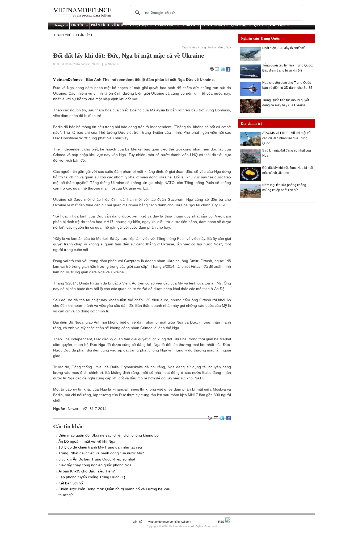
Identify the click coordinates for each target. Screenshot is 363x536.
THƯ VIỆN (277, 25)
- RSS (220, 521)
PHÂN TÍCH (100, 25)
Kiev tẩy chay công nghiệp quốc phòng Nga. (95, 465)
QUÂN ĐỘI (239, 25)
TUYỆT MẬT (139, 25)
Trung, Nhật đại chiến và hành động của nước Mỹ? (101, 453)
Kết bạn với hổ (70, 483)
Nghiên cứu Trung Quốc (260, 38)
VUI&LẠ (188, 25)
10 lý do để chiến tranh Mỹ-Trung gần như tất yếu (100, 447)
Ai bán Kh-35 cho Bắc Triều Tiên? (86, 471)
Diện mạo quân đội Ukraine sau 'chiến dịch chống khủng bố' (108, 435)
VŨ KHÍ (117, 25)
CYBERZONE (165, 25)
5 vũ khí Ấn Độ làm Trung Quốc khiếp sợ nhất (96, 459)
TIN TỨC (78, 25)
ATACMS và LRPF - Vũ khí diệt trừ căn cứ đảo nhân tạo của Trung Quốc (286, 138)
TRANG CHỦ (62, 35)
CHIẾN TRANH (213, 25)
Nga (228, 47)
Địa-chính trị (251, 123)
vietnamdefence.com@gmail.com (170, 521)
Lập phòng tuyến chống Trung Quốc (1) (91, 477)
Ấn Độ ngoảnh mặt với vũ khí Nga (86, 441)
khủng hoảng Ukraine (202, 47)
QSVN (258, 25)
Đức (220, 47)
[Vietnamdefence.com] (85, 12)
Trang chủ (61, 25)
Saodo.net (204, 521)
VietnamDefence (68, 79)
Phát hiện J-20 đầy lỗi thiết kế (283, 48)
